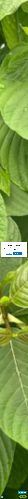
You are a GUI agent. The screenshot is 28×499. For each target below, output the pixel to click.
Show (2, 496)
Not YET (9, 253)
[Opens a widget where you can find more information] (23, 496)
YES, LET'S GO (17, 253)
